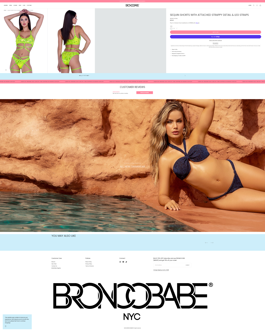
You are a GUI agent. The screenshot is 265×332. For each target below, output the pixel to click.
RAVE (20, 5)
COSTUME (29, 5)
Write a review (144, 92)
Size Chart (54, 264)
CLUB (24, 5)
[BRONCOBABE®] (132, 300)
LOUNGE (15, 5)
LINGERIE (6, 5)
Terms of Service (90, 266)
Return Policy (89, 261)
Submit (188, 265)
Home (5, 10)
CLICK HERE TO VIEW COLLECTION (132, 163)
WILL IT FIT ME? (84, 75)
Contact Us (54, 266)
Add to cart (215, 32)
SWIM (10, 5)
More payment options (215, 40)
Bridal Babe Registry (56, 268)
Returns (53, 261)
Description (215, 43)
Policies (88, 258)
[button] (250, 5)
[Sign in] (257, 5)
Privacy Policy (89, 264)
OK (5, 326)
